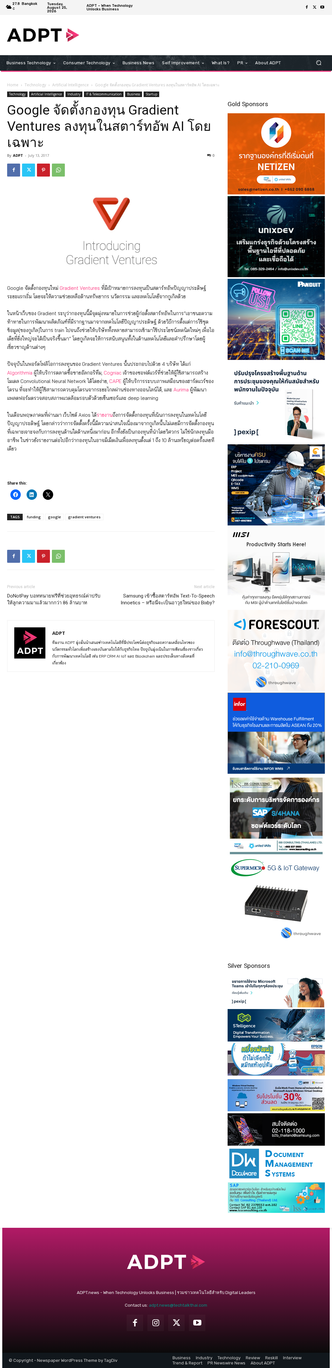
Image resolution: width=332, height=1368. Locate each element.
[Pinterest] (43, 170)
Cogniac (113, 373)
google (54, 516)
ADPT (18, 155)
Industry (73, 94)
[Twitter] (314, 7)
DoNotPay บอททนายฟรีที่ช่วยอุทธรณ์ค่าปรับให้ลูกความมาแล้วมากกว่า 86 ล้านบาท (54, 599)
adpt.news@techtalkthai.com (178, 1305)
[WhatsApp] (58, 170)
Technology (35, 85)
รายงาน (105, 415)
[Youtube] (322, 7)
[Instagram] (156, 1323)
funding (34, 516)
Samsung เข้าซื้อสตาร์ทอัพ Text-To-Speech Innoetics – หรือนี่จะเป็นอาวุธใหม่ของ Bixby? (168, 599)
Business (133, 94)
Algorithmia (19, 373)
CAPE (115, 381)
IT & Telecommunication (104, 94)
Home (12, 85)
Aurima (181, 390)
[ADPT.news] (43, 35)
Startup (151, 94)
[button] (318, 62)
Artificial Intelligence (70, 85)
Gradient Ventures (80, 288)
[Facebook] (307, 7)
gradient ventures (84, 516)
